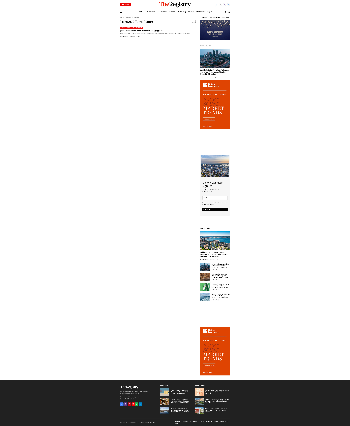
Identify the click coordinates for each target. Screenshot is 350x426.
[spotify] (136, 404)
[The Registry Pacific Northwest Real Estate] (175, 5)
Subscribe (206, 209)
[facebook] (216, 4)
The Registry (125, 36)
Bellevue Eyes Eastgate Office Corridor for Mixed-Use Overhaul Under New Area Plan (217, 401)
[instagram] (224, 4)
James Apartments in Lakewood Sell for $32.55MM (141, 30)
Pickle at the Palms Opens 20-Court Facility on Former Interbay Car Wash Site (220, 286)
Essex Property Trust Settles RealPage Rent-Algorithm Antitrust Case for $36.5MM (217, 392)
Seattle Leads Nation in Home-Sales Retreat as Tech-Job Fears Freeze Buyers (216, 410)
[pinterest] (129, 404)
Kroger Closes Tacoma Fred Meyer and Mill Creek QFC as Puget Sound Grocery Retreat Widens (180, 402)
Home (122, 17)
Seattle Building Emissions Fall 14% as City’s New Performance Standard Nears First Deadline (214, 72)
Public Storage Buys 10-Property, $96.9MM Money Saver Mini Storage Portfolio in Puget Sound (214, 254)
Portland (177, 421)
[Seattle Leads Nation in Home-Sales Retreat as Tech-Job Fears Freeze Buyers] (199, 410)
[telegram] (140, 404)
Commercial (185, 421)
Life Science (193, 421)
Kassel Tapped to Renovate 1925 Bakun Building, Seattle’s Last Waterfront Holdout (221, 296)
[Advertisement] (215, 140)
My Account (223, 421)
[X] (220, 4)
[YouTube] (133, 404)
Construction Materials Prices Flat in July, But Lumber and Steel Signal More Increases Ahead (220, 276)
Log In (176, 423)
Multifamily (209, 421)
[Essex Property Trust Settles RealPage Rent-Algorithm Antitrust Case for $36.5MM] (199, 392)
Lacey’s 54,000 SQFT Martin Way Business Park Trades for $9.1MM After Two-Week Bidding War (180, 393)
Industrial (201, 421)
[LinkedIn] (228, 4)
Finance (216, 421)
